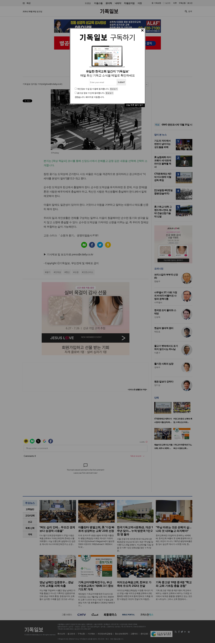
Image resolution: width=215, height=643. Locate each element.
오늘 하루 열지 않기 (134, 104)
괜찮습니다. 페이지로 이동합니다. (89, 97)
